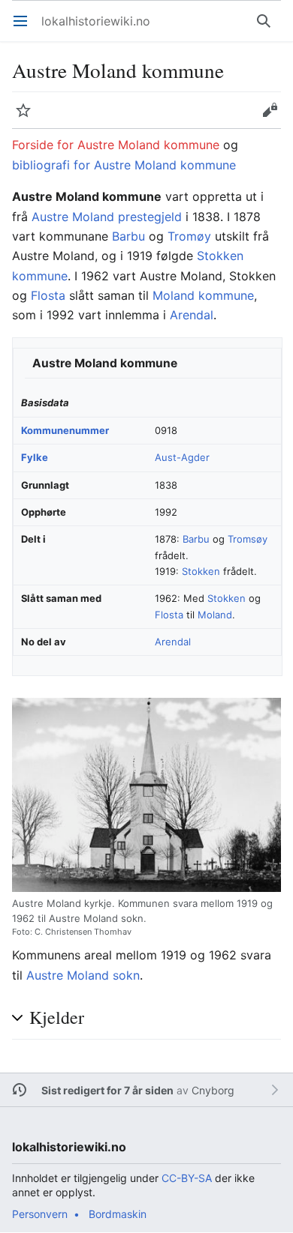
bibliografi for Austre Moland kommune (124, 164)
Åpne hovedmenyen (25, 28)
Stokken (201, 571)
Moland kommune (203, 295)
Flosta (48, 295)
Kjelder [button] (56, 1017)
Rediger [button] (274, 117)
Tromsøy (247, 539)
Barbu (128, 236)
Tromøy (189, 236)
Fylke (34, 457)
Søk (267, 28)
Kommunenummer (65, 430)
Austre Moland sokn (83, 975)
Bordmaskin (117, 1214)
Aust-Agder (182, 457)
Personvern (40, 1214)
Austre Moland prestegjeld (107, 216)
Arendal (191, 314)
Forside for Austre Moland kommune (115, 144)
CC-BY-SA (187, 1178)
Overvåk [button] (28, 117)
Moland (215, 615)
